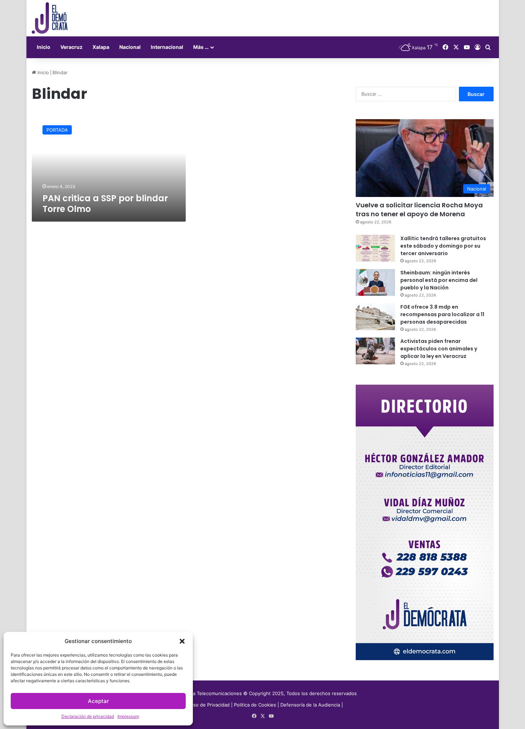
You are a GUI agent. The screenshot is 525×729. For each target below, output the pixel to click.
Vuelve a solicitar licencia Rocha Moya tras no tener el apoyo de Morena (419, 209)
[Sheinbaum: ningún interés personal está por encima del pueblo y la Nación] (375, 282)
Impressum (128, 716)
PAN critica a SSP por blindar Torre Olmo (105, 203)
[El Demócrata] (50, 18)
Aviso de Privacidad (209, 705)
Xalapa (100, 47)
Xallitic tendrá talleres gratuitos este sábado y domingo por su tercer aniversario (443, 246)
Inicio (43, 47)
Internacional (167, 47)
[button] (182, 641)
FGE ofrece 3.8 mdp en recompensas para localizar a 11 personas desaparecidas (442, 314)
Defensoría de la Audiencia (310, 705)
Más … (201, 47)
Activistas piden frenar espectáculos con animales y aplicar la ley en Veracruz (438, 349)
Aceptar (98, 701)
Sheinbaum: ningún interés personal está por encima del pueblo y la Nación (439, 280)
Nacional (130, 47)
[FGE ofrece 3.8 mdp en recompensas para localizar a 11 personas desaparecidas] (375, 316)
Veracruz (71, 47)
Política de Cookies (255, 705)
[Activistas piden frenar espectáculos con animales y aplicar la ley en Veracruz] (375, 351)
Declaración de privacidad (87, 716)
